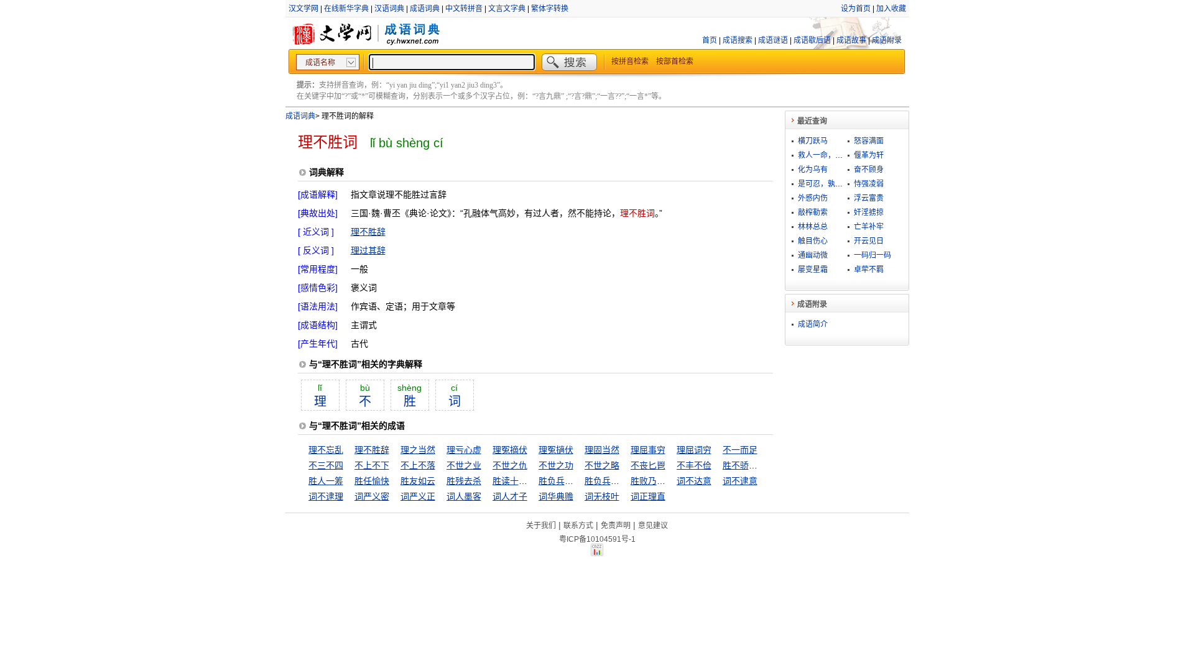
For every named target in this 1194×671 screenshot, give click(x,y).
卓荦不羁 (869, 269)
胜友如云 (417, 481)
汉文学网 (303, 8)
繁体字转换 (549, 8)
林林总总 (813, 226)
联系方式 (578, 525)
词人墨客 (464, 496)
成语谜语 (773, 40)
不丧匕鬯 (648, 465)
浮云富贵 (869, 198)
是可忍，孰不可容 (828, 184)
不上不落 (417, 465)
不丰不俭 (694, 465)
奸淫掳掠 (869, 212)
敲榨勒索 (813, 212)
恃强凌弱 (869, 184)
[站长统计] (597, 553)
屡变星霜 (813, 269)
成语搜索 (737, 40)
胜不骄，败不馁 (753, 465)
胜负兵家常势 (611, 481)
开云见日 (869, 241)
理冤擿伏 (556, 450)
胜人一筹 (325, 481)
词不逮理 (325, 496)
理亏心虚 (464, 450)
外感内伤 (813, 198)
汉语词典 (389, 8)
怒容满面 (869, 141)
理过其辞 (368, 250)
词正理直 (648, 496)
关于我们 (541, 525)
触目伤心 (813, 241)
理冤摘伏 (510, 450)
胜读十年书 (514, 481)
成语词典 (425, 8)
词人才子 (510, 496)
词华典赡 (556, 496)
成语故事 (851, 40)
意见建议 (653, 525)
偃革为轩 (869, 155)
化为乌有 (813, 169)
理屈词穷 (694, 450)
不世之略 (602, 465)
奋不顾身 (869, 169)
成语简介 (813, 324)
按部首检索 (674, 61)
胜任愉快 (371, 481)
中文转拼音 (464, 8)
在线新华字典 (346, 8)
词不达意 (694, 481)
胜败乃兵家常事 (661, 481)
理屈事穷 (648, 450)
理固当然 (602, 450)
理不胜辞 (368, 232)
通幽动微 (813, 255)
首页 (709, 40)
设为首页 (856, 8)
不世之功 (556, 465)
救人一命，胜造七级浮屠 (839, 155)
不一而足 (740, 450)
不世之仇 (510, 465)
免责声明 (616, 525)
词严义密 (371, 496)
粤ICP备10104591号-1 (597, 539)
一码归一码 (872, 255)
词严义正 (417, 496)
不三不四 (325, 465)
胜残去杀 (464, 481)
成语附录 (887, 40)
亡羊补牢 (869, 226)
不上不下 (371, 465)
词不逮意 (740, 481)
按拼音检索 (630, 61)
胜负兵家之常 (565, 481)
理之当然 (417, 450)
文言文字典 (506, 8)
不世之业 (464, 465)
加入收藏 (891, 8)
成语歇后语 (812, 40)
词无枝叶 (602, 496)
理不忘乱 (325, 450)
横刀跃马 (813, 141)
